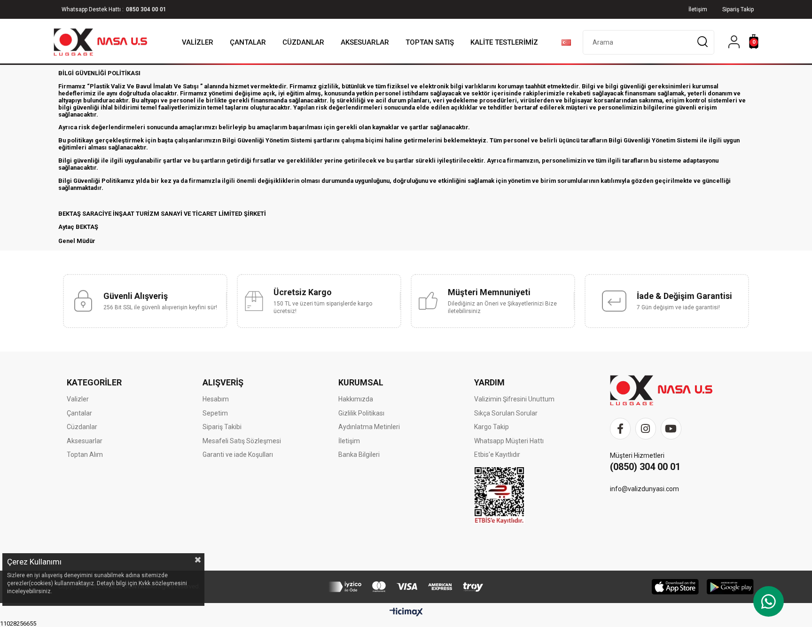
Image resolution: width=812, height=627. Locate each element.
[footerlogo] (661, 390)
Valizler (78, 399)
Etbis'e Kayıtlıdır (497, 454)
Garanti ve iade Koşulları (238, 454)
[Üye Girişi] (734, 42)
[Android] (730, 587)
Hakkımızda (355, 399)
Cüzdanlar (82, 427)
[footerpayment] (406, 586)
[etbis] (499, 495)
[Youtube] (671, 428)
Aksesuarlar (84, 441)
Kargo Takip (491, 427)
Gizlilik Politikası (361, 413)
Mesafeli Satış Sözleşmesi (242, 441)
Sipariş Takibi (222, 427)
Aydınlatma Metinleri (369, 427)
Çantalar (79, 413)
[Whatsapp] (768, 601)
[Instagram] (645, 428)
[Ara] (702, 42)
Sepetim (215, 413)
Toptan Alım (85, 454)
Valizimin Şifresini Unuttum (514, 399)
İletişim (349, 441)
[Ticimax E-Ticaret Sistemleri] (406, 613)
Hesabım (216, 399)
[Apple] (675, 587)
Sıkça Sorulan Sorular (506, 413)
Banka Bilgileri (359, 454)
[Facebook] (620, 428)
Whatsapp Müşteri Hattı (509, 441)
